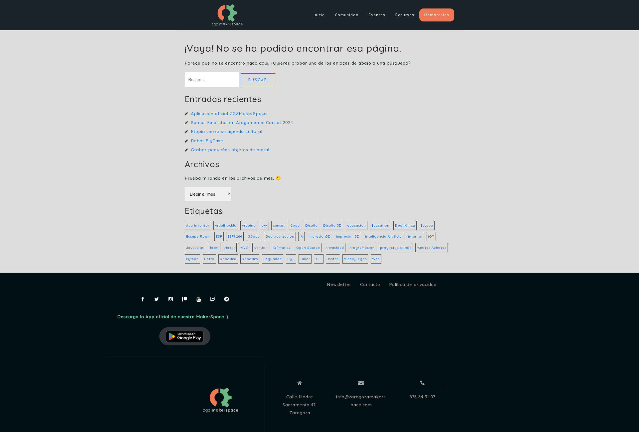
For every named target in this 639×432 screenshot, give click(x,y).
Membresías (436, 15)
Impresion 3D (348, 236)
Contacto (370, 284)
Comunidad (347, 15)
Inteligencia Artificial (384, 236)
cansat (279, 225)
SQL (291, 259)
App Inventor (197, 225)
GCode (254, 236)
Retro (209, 259)
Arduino (249, 225)
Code (295, 225)
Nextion (261, 248)
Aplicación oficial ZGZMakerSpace (229, 113)
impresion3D (320, 236)
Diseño (311, 225)
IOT (431, 236)
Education (380, 225)
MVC (244, 248)
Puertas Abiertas (431, 248)
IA (301, 236)
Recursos (404, 15)
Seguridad (272, 259)
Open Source (308, 248)
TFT (319, 259)
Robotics (250, 259)
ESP (219, 236)
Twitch (332, 259)
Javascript (195, 248)
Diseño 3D (332, 225)
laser (214, 248)
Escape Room (198, 236)
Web (376, 259)
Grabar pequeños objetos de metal (230, 149)
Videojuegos (355, 259)
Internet (415, 236)
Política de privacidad (413, 284)
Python (192, 259)
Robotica (228, 259)
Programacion (362, 248)
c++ (264, 225)
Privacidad (334, 248)
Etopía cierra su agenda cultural (226, 131)
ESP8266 (235, 236)
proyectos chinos (395, 248)
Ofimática (282, 248)
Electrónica (405, 225)
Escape (427, 225)
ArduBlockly (225, 225)
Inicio (319, 15)
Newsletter (339, 284)
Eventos (377, 15)
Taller (305, 259)
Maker (229, 248)
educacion (356, 225)
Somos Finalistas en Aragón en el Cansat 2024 (242, 122)
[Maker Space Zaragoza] (220, 400)
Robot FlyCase (207, 140)
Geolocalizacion (279, 236)
